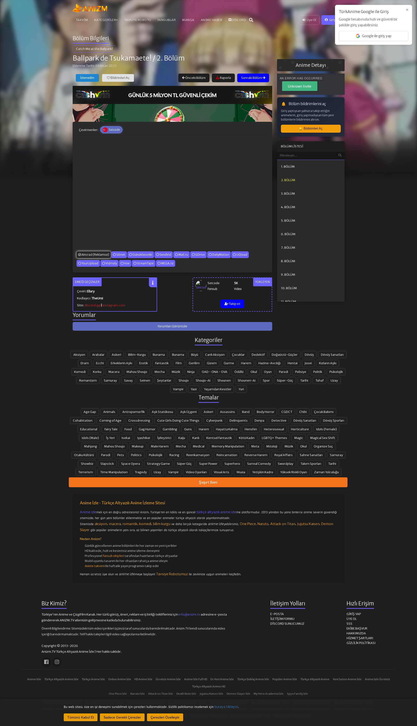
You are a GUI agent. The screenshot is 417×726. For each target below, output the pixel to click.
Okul (253, 372)
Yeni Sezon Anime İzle (347, 679)
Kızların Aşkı (327, 363)
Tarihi (304, 380)
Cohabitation (82, 420)
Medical (198, 446)
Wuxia (240, 472)
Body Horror (265, 412)
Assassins (227, 412)
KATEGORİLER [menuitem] (105, 20)
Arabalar (98, 354)
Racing (174, 455)
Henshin (251, 429)
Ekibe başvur (357, 628)
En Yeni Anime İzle (222, 679)
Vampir (178, 389)
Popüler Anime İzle (284, 679)
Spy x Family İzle (297, 693)
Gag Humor (147, 429)
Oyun (268, 372)
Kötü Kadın (247, 438)
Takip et (234, 304)
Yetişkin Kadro (262, 472)
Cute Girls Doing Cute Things (178, 420)
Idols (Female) (326, 429)
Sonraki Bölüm (252, 78)
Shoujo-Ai (203, 380)
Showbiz (87, 464)
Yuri (241, 389)
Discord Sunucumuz (287, 624)
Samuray (110, 380)
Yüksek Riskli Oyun (293, 472)
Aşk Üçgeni (188, 412)
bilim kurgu (161, 524)
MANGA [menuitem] (188, 20)
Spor (266, 380)
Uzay (334, 380)
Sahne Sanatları (311, 455)
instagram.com (114, 305)
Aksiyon (79, 354)
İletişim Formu (282, 619)
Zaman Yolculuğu (326, 472)
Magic (298, 438)
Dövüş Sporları (333, 420)
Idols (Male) (90, 438)
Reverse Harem (255, 455)
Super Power (208, 464)
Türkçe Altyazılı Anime (314, 679)
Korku (97, 372)
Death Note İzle (186, 693)
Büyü (194, 354)
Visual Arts (221, 472)
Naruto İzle (137, 693)
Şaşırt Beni (208, 482)
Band (246, 412)
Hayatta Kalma (226, 429)
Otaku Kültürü (84, 455)
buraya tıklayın (226, 707)
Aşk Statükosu (162, 412)
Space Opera (130, 464)
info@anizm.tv (189, 614)
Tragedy (141, 472)
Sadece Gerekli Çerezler (122, 717)
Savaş (128, 380)
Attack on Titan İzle (160, 693)
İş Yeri (110, 438)
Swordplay (285, 464)
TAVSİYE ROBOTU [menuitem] (137, 20)
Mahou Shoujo (136, 372)
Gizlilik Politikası (361, 643)
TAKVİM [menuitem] (82, 20)
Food (128, 429)
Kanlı (195, 438)
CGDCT (286, 412)
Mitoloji (271, 446)
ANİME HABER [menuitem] (211, 20)
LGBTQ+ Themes (274, 438)
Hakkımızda (356, 633)
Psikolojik (336, 372)
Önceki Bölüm (195, 78)
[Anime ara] (251, 20)
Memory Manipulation (228, 446)
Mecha (159, 372)
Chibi (303, 412)
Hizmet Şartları (360, 638)
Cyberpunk (214, 420)
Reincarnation (226, 455)
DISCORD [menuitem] (238, 20)
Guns (188, 429)
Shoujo (184, 380)
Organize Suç (323, 446)
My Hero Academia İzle (269, 693)
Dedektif (258, 354)
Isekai (126, 438)
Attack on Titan (282, 524)
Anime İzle (34, 679)
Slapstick (107, 464)
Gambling (170, 429)
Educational (88, 429)
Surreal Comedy (259, 464)
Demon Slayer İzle (238, 693)
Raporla (225, 78)
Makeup (138, 446)
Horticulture (300, 429)
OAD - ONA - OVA (214, 372)
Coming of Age (110, 420)
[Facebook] (46, 662)
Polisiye (300, 372)
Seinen (145, 380)
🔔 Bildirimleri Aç (311, 128)
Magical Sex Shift (322, 438)
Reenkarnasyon (197, 455)
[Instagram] (57, 662)
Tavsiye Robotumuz (172, 574)
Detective (278, 420)
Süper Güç (184, 464)
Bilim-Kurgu (137, 354)
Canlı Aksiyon (215, 354)
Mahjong (90, 446)
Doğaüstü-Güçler (285, 354)
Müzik (176, 372)
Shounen (224, 380)
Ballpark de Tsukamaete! (112, 58)
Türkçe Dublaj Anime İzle (253, 679)
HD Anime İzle (143, 679)
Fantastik (162, 363)
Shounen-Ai (247, 380)
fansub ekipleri (113, 556)
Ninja (191, 372)
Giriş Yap (335, 20)
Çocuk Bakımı (324, 412)
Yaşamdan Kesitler (217, 389)
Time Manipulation (114, 472)
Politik (317, 372)
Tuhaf (319, 380)
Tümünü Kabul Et (80, 717)
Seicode (214, 283)
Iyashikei (143, 438)
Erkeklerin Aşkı (121, 363)
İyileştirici (164, 438)
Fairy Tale (111, 429)
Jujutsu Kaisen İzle (211, 693)
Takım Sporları (310, 464)
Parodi (283, 372)
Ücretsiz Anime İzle (168, 679)
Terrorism (85, 472)
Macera (113, 372)
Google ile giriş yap (376, 36)
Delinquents (238, 420)
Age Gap (89, 412)
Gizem (212, 363)
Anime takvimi (95, 566)
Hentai (293, 363)
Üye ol (352, 619)
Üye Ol (311, 20)
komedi (145, 524)
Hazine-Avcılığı (269, 363)
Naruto (263, 524)
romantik (130, 524)
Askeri (116, 354)
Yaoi (194, 389)
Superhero (232, 464)
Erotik (143, 363)
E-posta (277, 614)
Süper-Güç (285, 380)
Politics (136, 455)
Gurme (229, 363)
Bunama (159, 354)
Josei (308, 363)
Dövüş (309, 354)
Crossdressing (139, 420)
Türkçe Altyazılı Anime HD (208, 686)
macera (115, 524)
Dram (85, 363)
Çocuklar (238, 354)
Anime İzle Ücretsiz (377, 679)
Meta (255, 446)
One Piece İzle (118, 693)
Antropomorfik (133, 412)
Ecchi (100, 363)
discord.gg (92, 305)
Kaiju (181, 438)
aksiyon (101, 524)
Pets (120, 455)
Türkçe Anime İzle (93, 679)
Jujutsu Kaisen (308, 524)
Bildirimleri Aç (119, 78)
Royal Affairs (283, 455)
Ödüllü (238, 372)
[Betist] (172, 113)
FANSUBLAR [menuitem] (167, 20)
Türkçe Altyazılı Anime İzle (61, 679)
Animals (109, 412)
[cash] (172, 95)
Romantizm (88, 380)
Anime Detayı (311, 65)
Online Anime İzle (119, 679)
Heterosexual (274, 429)
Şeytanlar (164, 380)
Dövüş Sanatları (332, 354)
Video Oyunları (196, 472)
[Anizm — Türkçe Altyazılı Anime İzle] (90, 8)
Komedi (80, 372)
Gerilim (194, 363)
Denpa (259, 420)
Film (179, 363)
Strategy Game (158, 464)
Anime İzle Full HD (195, 679)
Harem (246, 363)
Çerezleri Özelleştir (165, 717)
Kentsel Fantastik (219, 438)
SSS (349, 624)
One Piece (248, 524)
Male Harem (160, 446)
